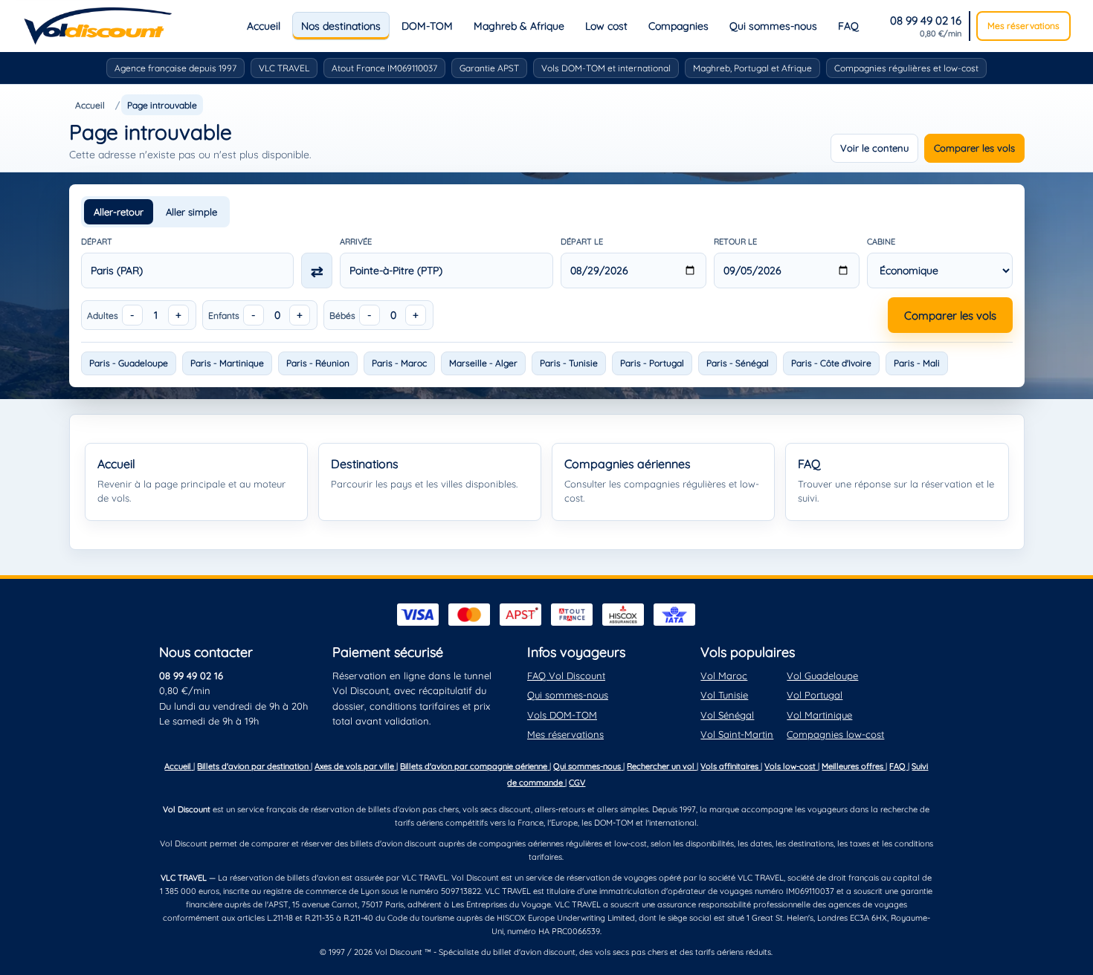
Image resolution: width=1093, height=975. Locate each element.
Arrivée (356, 241)
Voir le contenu (874, 148)
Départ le (582, 241)
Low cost (606, 26)
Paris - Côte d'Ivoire (831, 363)
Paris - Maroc (399, 363)
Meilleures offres (854, 766)
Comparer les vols (974, 148)
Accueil (263, 26)
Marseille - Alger (483, 363)
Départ (96, 241)
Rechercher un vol (662, 766)
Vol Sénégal (727, 715)
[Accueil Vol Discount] (97, 26)
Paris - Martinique (227, 363)
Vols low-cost (791, 766)
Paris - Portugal (652, 363)
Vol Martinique (819, 715)
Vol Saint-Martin (736, 734)
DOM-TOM (427, 26)
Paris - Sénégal (737, 363)
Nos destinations (341, 26)
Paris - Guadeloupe (128, 363)
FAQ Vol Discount (566, 675)
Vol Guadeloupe (822, 675)
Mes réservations (1023, 25)
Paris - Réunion (317, 363)
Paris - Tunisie (569, 363)
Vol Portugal (814, 695)
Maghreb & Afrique (519, 26)
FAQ (848, 26)
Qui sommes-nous (773, 26)
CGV (577, 782)
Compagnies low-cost (835, 734)
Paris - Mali (917, 363)
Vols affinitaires (730, 766)
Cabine (881, 241)
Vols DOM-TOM (562, 715)
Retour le (735, 241)
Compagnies (678, 26)
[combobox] (187, 270)
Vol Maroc (723, 675)
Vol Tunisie (724, 695)
